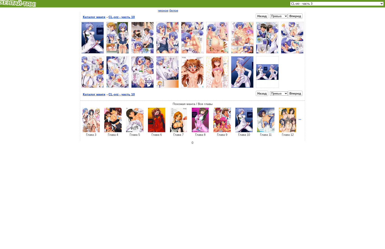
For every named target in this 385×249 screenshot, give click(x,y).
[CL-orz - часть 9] (222, 131)
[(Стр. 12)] (142, 88)
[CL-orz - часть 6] (156, 131)
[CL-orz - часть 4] (113, 131)
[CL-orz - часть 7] (178, 131)
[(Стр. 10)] (92, 88)
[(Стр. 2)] (117, 53)
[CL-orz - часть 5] (134, 131)
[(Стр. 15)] (217, 88)
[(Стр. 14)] (192, 88)
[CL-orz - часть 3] (91, 131)
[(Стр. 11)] (117, 88)
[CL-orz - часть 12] (287, 131)
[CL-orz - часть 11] (265, 131)
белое (173, 10)
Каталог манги (94, 17)
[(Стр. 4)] (167, 53)
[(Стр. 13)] (167, 88)
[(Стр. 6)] (217, 53)
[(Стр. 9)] (292, 53)
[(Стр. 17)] (267, 88)
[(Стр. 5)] (192, 53)
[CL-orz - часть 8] (200, 131)
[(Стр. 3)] (142, 53)
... (300, 118)
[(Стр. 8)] (267, 53)
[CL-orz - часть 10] (244, 131)
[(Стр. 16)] (242, 88)
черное (163, 10)
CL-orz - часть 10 (122, 17)
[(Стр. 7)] (242, 53)
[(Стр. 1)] (92, 53)
